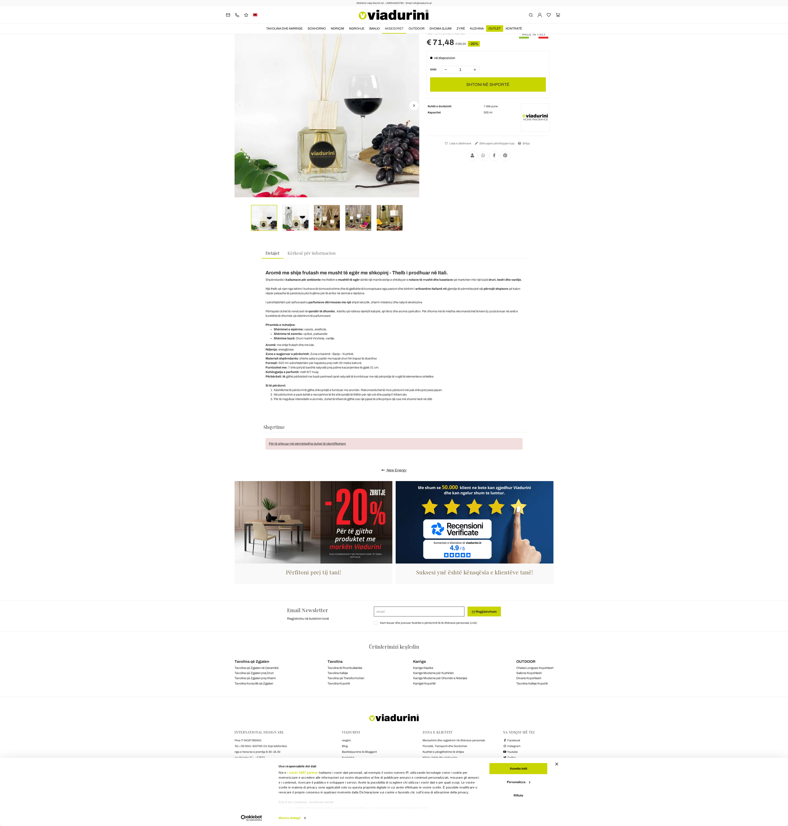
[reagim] (246, 14)
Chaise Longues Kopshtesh (534, 668)
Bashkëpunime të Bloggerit (359, 751)
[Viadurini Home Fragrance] (535, 117)
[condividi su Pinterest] (505, 156)
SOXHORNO (317, 28)
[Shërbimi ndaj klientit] (237, 14)
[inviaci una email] (228, 14)
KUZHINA (477, 28)
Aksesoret (394, 28)
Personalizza (516, 782)
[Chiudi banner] (556, 764)
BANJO (374, 28)
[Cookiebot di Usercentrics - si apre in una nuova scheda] (251, 818)
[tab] (272, 253)
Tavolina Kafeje (338, 673)
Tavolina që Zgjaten (252, 661)
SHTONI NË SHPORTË (488, 84)
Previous (240, 106)
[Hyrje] (540, 14)
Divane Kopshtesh (528, 678)
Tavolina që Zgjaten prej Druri (254, 673)
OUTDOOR (417, 28)
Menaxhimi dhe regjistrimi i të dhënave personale (454, 740)
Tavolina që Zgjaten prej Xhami (255, 678)
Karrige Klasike (423, 668)
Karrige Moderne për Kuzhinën (433, 673)
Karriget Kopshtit (424, 683)
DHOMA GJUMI (441, 28)
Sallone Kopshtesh (529, 673)
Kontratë (514, 28)
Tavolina (335, 661)
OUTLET (495, 28)
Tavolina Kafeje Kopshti (532, 683)
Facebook (513, 740)
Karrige (419, 661)
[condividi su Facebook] (494, 156)
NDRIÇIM (337, 28)
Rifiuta (518, 795)
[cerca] (531, 14)
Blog (345, 746)
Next (414, 106)
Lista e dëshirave (460, 143)
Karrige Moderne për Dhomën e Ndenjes (440, 678)
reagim (346, 740)
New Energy (396, 470)
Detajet (272, 253)
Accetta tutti (518, 768)
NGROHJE (356, 28)
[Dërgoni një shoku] (472, 156)
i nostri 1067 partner (302, 772)
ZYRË (461, 28)
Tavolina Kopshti (339, 683)
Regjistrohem (486, 611)
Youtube (512, 751)
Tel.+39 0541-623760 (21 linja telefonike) (261, 746)
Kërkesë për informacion (311, 253)
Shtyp (526, 143)
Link (473, 622)
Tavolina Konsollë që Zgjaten (254, 683)
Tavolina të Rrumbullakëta (345, 668)
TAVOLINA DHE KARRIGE (284, 28)
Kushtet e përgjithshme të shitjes (443, 751)
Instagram (513, 746)
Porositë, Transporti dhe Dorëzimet (445, 746)
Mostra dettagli (290, 818)
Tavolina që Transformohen (346, 678)
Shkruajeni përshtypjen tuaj (496, 143)
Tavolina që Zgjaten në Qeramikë (256, 668)
